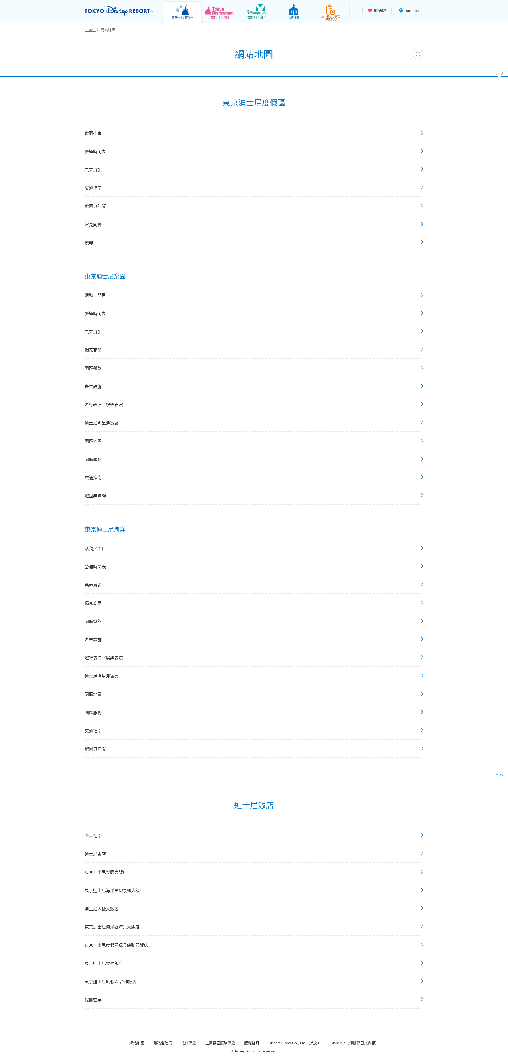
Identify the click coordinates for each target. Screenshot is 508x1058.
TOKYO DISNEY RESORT (119, 11)
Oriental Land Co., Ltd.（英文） (294, 1043)
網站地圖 (136, 1043)
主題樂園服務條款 (220, 1043)
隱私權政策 (162, 1043)
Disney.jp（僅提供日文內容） (354, 1043)
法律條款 (188, 1043)
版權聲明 (251, 1043)
